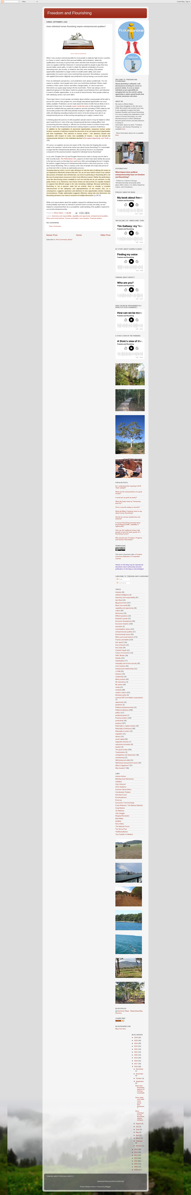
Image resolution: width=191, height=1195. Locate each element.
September (140, 1081)
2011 (136, 1161)
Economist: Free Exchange (124, 803)
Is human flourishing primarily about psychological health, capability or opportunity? (127, 524)
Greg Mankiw (120, 808)
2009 (136, 1167)
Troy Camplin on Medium (124, 834)
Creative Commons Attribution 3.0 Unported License (128, 556)
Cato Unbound (120, 784)
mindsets (118, 690)
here (72, 161)
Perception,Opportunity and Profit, (96, 138)
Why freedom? (120, 768)
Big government (120, 603)
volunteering (119, 757)
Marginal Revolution (122, 816)
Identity (117, 658)
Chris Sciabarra (120, 787)
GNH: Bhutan (120, 655)
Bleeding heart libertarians (124, 779)
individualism (119, 661)
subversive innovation (123, 744)
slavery (117, 736)
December (139, 1069)
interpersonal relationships (124, 669)
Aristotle (118, 592)
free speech (119, 642)
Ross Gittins (119, 824)
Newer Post (51, 235)
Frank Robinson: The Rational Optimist (129, 805)
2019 (136, 1058)
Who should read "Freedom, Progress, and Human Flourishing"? (128, 538)
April (137, 1135)
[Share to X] (84, 213)
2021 (136, 1052)
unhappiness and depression (125, 755)
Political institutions (122, 710)
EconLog (118, 800)
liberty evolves (120, 679)
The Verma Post (121, 829)
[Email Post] (76, 213)
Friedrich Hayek (120, 650)
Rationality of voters (122, 731)
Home (79, 235)
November (139, 1074)
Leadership (119, 676)
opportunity (119, 702)
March (138, 1138)
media (117, 687)
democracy (119, 613)
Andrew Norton (120, 776)
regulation (118, 734)
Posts (120, 579)
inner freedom (84, 218)
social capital (119, 739)
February (139, 1141)
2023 (136, 1046)
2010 (136, 1164)
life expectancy (120, 682)
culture (117, 610)
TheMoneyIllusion (121, 832)
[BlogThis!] (82, 213)
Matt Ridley (119, 818)
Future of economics (122, 653)
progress (118, 723)
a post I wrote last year (80, 106)
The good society (121, 749)
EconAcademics (121, 797)
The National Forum (122, 826)
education (118, 626)
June (138, 1129)
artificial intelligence (122, 595)
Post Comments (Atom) (64, 239)
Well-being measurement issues (126, 763)
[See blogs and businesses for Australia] (119, 1021)
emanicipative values (122, 629)
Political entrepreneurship (124, 707)
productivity (119, 720)
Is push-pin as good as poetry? (126, 497)
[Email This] (80, 213)
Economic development (123, 621)
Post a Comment (55, 226)
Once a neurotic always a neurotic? (127, 507)
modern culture (120, 692)
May (137, 1132)
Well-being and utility (122, 760)
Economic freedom (122, 624)
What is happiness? (122, 765)
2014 (136, 1152)
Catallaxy (118, 781)
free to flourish (120, 645)
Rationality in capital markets (125, 726)
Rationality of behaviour (123, 728)
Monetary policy (120, 695)
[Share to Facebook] (86, 213)
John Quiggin (120, 813)
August (138, 1123)
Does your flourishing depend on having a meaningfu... (140, 1090)
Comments (122, 583)
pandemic (118, 705)
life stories (118, 684)
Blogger (108, 1187)
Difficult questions (121, 616)
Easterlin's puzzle (121, 618)
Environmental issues (122, 634)
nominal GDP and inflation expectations (129, 698)
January (139, 1146)
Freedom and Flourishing (69, 13)
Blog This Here (120, 1029)
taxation (118, 747)
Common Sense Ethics (123, 789)
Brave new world (121, 605)
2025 (136, 1040)
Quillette (118, 821)
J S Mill (117, 671)
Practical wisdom (96, 218)
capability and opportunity (81, 216)
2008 (136, 1170)
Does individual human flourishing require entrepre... (139, 1115)
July (137, 1126)
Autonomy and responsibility (61, 216)
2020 (136, 1055)
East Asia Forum (121, 795)
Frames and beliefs (72, 218)
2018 (136, 1061)
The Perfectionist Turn (68, 159)
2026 (136, 1037)
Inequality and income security (126, 663)
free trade (118, 647)
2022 (136, 1049)
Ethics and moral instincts (55, 218)
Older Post (105, 235)
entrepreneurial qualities (99, 216)
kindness (118, 674)
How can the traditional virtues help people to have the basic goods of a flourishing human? (127, 532)
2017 (136, 1063)
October (139, 1078)
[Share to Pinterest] (88, 213)
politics (117, 713)
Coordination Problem (123, 792)
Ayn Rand (118, 600)
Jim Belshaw (119, 811)
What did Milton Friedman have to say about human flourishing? (128, 512)
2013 (136, 1155)
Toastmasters (120, 752)
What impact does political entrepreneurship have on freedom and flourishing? (130, 174)
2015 (136, 1149)
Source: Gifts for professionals (78, 53)
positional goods (121, 715)
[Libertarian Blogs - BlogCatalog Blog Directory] (130, 1013)
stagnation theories (122, 742)
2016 (136, 1066)
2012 (136, 1158)
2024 (136, 1043)
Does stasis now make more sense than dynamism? (139, 1103)
